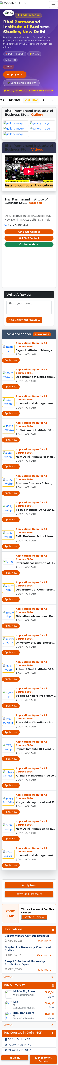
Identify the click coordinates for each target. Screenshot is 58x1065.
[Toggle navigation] (53, 4)
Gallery (31, 100)
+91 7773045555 (18, 224)
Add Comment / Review (24, 319)
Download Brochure (29, 893)
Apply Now (11, 360)
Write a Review (34, 917)
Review (14, 100)
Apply (16, 1057)
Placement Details (45, 1059)
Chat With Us (30, 244)
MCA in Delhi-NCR (19, 1050)
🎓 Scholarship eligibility (21, 82)
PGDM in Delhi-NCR (20, 1044)
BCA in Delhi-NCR (18, 1039)
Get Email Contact (29, 231)
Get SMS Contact (29, 238)
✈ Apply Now (15, 74)
